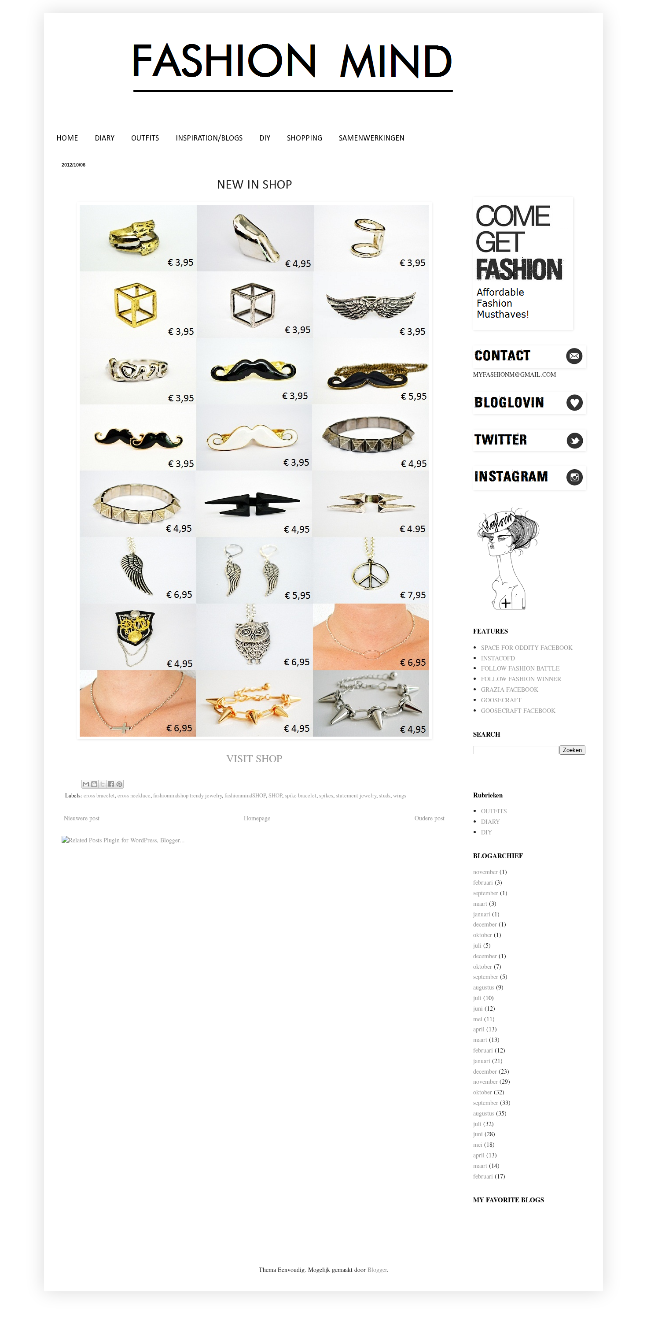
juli (477, 945)
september (485, 893)
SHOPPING (304, 138)
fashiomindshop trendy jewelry (187, 795)
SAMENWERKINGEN (371, 138)
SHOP (275, 795)
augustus (483, 987)
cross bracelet (99, 795)
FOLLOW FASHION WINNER (521, 679)
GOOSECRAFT (501, 700)
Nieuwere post (81, 818)
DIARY (104, 138)
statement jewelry (356, 795)
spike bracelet (300, 795)
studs (384, 795)
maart (480, 903)
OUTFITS (145, 138)
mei (477, 1019)
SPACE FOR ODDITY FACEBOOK (527, 647)
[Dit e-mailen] (85, 784)
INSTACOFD (498, 658)
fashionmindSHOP (245, 795)
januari (481, 914)
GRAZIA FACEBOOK (509, 689)
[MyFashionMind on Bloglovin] (508, 608)
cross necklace (134, 795)
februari (483, 882)
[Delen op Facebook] (111, 784)
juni (478, 1008)
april (479, 1029)
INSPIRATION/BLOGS (209, 138)
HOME (67, 138)
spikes (326, 795)
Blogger (377, 1269)
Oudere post (430, 818)
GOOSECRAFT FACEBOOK (518, 710)
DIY (264, 138)
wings (399, 795)
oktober (482, 934)
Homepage (257, 818)
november (485, 871)
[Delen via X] (102, 784)
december (485, 924)
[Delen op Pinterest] (119, 784)
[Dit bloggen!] (94, 784)
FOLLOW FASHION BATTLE (520, 668)
